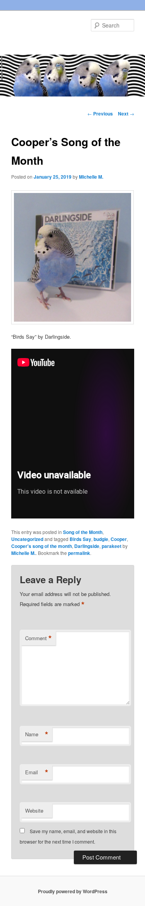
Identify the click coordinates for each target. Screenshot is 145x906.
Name (36, 734)
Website (34, 810)
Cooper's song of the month (41, 546)
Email (36, 772)
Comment (38, 638)
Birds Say (80, 539)
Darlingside (86, 546)
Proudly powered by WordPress (72, 891)
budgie (101, 539)
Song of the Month (82, 532)
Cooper (119, 539)
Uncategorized (27, 539)
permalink (79, 552)
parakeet (111, 546)
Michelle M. (91, 176)
